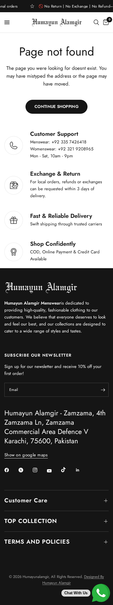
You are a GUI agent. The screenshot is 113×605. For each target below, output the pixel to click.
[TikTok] (67, 469)
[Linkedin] (81, 470)
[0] (105, 22)
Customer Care (26, 500)
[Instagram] (39, 470)
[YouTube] (53, 470)
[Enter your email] (103, 390)
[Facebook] (10, 470)
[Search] (96, 22)
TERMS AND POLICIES (37, 542)
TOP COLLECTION (30, 521)
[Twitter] (25, 470)
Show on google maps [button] (26, 455)
